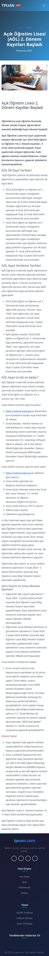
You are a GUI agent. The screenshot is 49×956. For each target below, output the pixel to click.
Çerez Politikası (24, 923)
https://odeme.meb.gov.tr (20, 411)
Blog (24, 882)
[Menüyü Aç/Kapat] (43, 5)
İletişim (24, 893)
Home (20, 27)
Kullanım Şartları (25, 918)
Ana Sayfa (24, 876)
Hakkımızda (24, 887)
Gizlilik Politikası (24, 912)
